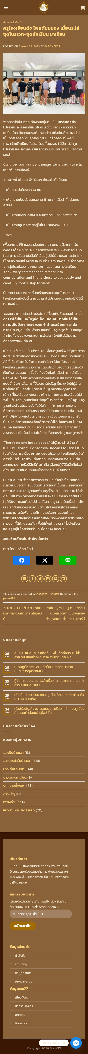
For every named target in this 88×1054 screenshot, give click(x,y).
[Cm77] (44, 7)
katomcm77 (52, 46)
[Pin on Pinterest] (55, 578)
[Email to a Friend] (47, 578)
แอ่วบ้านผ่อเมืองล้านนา (19, 810)
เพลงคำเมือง (12, 801)
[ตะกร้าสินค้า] (83, 7)
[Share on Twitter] (40, 578)
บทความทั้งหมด (14, 785)
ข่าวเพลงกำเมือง (14, 777)
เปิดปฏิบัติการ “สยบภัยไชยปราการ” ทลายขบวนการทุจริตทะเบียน (43, 669)
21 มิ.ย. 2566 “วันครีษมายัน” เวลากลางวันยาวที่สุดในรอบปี (23, 613)
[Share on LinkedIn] (63, 578)
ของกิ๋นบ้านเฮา (13, 752)
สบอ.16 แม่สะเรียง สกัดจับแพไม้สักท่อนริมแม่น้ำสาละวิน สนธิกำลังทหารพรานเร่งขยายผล (47, 655)
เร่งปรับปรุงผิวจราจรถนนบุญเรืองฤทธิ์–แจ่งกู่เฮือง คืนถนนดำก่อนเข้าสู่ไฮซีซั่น (49, 711)
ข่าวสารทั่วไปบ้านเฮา (15, 22)
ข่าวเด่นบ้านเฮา (14, 769)
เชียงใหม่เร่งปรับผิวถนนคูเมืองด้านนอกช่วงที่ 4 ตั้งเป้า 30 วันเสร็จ (49, 697)
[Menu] (5, 7)
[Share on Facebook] (32, 578)
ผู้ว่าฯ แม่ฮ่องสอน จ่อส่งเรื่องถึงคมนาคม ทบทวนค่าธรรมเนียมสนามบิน (49, 683)
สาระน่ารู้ (9, 793)
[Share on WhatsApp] (24, 578)
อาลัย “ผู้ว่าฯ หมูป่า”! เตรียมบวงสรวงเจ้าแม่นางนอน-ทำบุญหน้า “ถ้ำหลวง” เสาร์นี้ (65, 613)
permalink (9, 598)
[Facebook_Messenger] (76, 1043)
